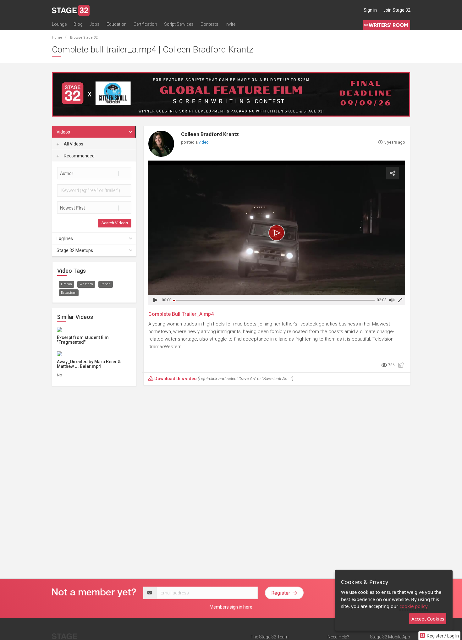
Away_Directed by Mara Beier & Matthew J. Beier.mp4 (89, 364)
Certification (145, 24)
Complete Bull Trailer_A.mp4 (181, 314)
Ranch (106, 284)
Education (117, 24)
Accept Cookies (427, 618)
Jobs (95, 24)
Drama (66, 284)
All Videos (73, 143)
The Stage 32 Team (269, 636)
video (204, 142)
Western (86, 284)
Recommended (79, 155)
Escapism (68, 293)
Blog (78, 24)
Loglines (65, 238)
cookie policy (413, 606)
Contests (209, 24)
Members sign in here (231, 607)
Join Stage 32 (396, 10)
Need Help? (338, 636)
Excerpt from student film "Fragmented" (83, 340)
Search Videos (115, 223)
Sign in (370, 10)
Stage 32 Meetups (75, 250)
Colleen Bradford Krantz (210, 134)
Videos (63, 131)
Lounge (59, 24)
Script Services (179, 24)
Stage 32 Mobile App (390, 636)
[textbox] (94, 173)
